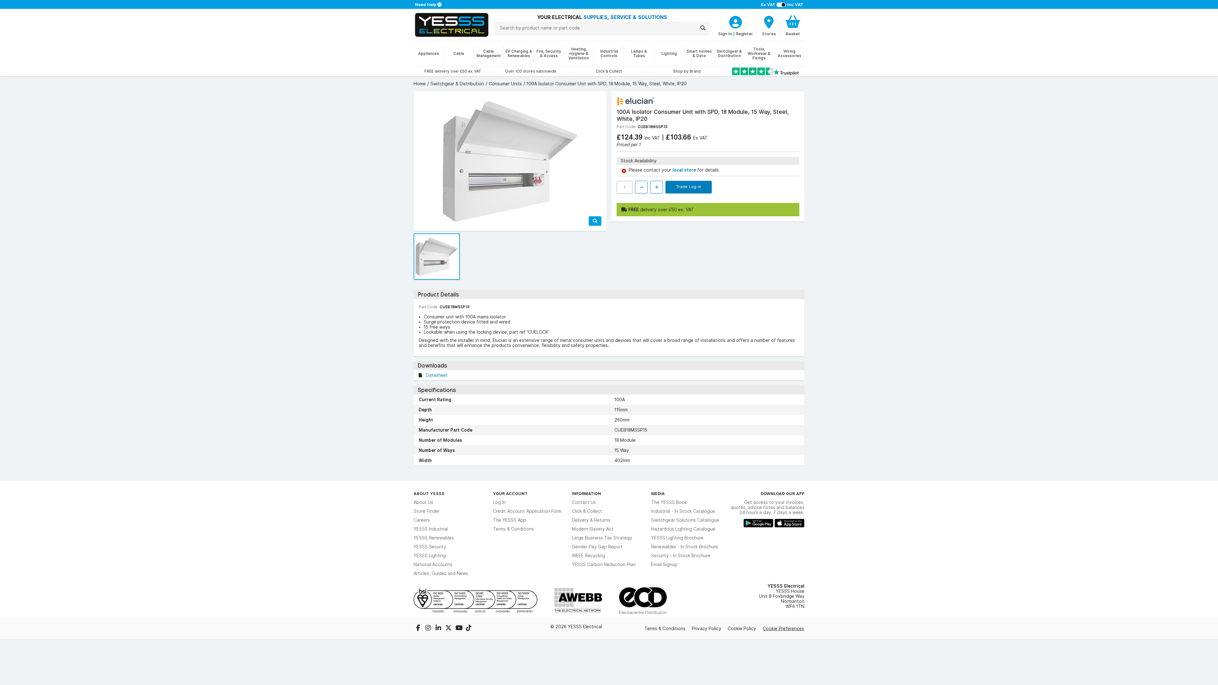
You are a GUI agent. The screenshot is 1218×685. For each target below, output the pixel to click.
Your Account (510, 493)
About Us (423, 502)
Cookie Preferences (783, 628)
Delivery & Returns (591, 520)
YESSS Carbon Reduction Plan (604, 564)
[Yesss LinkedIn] (439, 628)
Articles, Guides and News (441, 573)
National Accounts (433, 564)
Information (586, 493)
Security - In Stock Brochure (680, 555)
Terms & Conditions (513, 529)
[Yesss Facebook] (419, 628)
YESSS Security (430, 546)
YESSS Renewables (434, 537)
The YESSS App (509, 520)
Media (658, 493)
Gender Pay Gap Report (597, 546)
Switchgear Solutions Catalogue (685, 520)
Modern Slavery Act (592, 529)
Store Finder (427, 511)
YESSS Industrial (431, 529)
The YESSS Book (669, 502)
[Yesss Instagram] (429, 628)
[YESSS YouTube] (459, 628)
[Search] (703, 28)
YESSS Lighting (430, 555)
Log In (499, 502)
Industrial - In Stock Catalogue (683, 511)
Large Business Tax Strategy (602, 537)
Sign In (725, 33)
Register (744, 33)
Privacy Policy (706, 628)
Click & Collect (587, 511)
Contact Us (584, 502)
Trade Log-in (688, 186)
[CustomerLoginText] (735, 21)
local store (684, 170)
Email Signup (664, 564)
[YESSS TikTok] (468, 628)
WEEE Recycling (588, 555)
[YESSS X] (449, 628)
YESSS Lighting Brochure (677, 537)
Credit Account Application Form (527, 511)
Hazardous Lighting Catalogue (683, 529)
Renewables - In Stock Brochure (684, 546)
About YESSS (429, 493)
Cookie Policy (742, 628)
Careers (422, 520)
